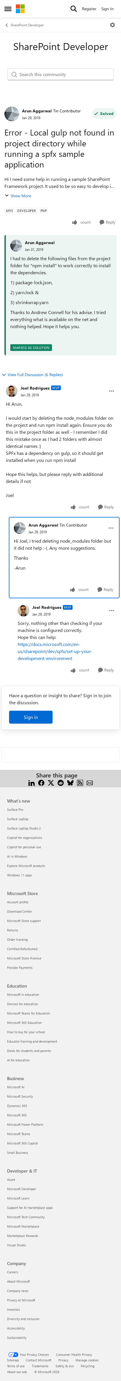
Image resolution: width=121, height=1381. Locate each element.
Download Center (19, 911)
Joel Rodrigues (35, 388)
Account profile (17, 902)
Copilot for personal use (24, 847)
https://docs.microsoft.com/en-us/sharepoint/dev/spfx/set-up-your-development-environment (55, 651)
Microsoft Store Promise (24, 958)
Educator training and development (32, 1041)
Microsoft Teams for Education (28, 1013)
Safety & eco (65, 1366)
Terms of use (16, 1366)
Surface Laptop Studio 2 (24, 828)
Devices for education (22, 1004)
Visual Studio (16, 1245)
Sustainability (16, 1337)
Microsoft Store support (24, 921)
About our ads (17, 1372)
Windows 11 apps (19, 875)
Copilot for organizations (24, 837)
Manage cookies (87, 1360)
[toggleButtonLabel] (112, 25)
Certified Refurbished (22, 949)
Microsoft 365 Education (24, 1022)
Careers (12, 1272)
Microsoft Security (20, 1096)
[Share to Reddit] (61, 782)
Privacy (63, 1360)
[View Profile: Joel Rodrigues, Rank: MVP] (12, 391)
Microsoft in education (23, 994)
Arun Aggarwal (37, 111)
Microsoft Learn (18, 1198)
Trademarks (40, 1366)
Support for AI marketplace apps (30, 1207)
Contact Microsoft (38, 1360)
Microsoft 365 (17, 1115)
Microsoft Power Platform (25, 1124)
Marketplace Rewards (22, 1235)
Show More (21, 195)
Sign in (31, 717)
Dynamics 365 (17, 1106)
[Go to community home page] (20, 8)
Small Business (17, 1152)
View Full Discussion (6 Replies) (35, 374)
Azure (11, 1179)
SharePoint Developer (27, 25)
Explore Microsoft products (26, 865)
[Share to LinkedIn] (31, 782)
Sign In (107, 8)
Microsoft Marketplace (23, 1226)
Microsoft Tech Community (26, 1217)
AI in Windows (17, 856)
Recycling (87, 1366)
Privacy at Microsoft (21, 1300)
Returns (12, 930)
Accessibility (16, 1328)
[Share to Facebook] (41, 782)
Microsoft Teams (18, 1134)
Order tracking (17, 939)
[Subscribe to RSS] (80, 782)
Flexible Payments (20, 967)
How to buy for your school (26, 1032)
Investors (13, 1309)
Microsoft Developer (21, 1189)
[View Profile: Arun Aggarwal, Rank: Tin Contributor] (11, 114)
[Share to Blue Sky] (70, 782)
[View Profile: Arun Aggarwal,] (16, 245)
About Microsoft (18, 1281)
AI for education (18, 1060)
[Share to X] (51, 782)
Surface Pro (15, 809)
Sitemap (13, 1360)
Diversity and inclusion (23, 1319)
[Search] (73, 8)
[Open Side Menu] (7, 8)
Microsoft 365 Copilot (22, 1143)
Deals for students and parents (29, 1050)
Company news (17, 1291)
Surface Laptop (17, 819)
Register (89, 8)
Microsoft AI (15, 1087)
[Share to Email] (90, 782)
